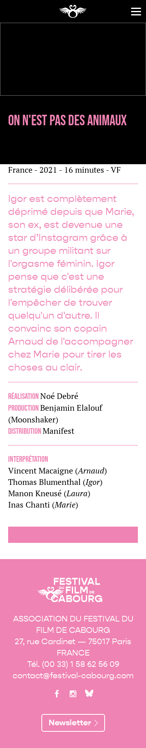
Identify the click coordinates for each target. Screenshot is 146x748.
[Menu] (136, 11)
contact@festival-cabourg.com (73, 675)
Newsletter (70, 723)
